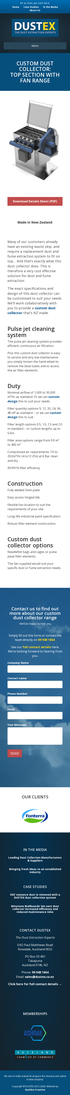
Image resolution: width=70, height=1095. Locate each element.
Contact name (18, 678)
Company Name (19, 663)
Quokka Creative (35, 1089)
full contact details (37, 647)
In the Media (50, 7)
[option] (36, 815)
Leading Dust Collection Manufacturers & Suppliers (35, 859)
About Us (35, 10)
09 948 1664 (46, 640)
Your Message (18, 725)
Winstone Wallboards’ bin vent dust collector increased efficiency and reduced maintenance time (35, 909)
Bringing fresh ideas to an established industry (35, 870)
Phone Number (18, 693)
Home (15, 7)
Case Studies (31, 7)
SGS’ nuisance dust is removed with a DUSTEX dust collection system (35, 896)
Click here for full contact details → (35, 984)
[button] (35, 201)
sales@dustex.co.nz (39, 977)
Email (12, 709)
